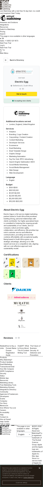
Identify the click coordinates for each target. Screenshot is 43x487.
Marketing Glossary (7, 387)
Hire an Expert (5, 419)
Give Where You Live (8, 408)
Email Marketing (6, 364)
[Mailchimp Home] (21, 17)
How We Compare (7, 369)
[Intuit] (21, 1)
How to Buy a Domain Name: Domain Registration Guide (11, 350)
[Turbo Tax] (21, 3)
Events (2, 399)
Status (2, 376)
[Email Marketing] (30, 262)
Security (3, 373)
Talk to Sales (5, 424)
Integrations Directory (8, 389)
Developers (4, 396)
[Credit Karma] (21, 5)
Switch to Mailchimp (7, 29)
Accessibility (4, 412)
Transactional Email (7, 367)
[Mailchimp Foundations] (12, 262)
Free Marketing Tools (8, 385)
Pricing (2, 32)
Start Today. (15, 13)
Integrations (4, 25)
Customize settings (21, 482)
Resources (4, 27)
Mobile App (4, 378)
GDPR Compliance (7, 371)
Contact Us (4, 417)
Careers (3, 410)
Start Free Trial (5, 43)
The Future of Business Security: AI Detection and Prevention (35, 350)
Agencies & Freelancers (9, 394)
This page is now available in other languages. (23, 428)
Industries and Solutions (9, 22)
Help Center (4, 422)
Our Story (3, 403)
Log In (2, 45)
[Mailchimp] (21, 9)
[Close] (39, 468)
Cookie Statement (28, 477)
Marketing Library (6, 383)
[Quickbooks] (21, 7)
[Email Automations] (12, 274)
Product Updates (6, 362)
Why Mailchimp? (6, 360)
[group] (21, 38)
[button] (21, 38)
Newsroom (4, 406)
